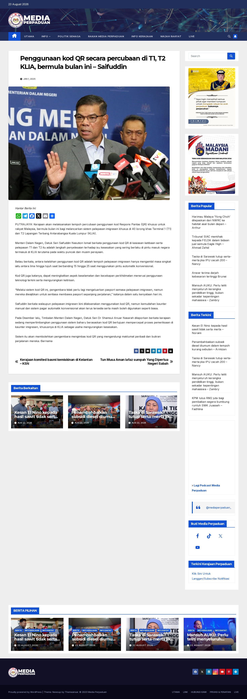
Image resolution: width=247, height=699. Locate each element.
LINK (185, 692)
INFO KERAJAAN (142, 36)
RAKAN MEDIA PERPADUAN (106, 36)
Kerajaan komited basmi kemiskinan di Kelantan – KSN (56, 362)
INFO (45, 36)
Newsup (56, 692)
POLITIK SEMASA (69, 36)
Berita (18, 630)
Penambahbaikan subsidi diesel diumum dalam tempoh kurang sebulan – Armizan (211, 345)
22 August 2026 (27, 645)
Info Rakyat (48, 630)
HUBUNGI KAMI (199, 692)
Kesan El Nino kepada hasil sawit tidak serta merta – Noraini (35, 416)
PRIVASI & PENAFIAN (220, 692)
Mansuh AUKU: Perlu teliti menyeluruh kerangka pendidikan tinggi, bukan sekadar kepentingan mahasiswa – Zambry (209, 293)
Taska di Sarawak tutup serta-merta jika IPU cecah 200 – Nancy (151, 416)
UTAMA (29, 36)
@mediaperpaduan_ (218, 507)
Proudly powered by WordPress (25, 692)
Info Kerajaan (32, 630)
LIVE (192, 36)
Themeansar (71, 692)
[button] (229, 36)
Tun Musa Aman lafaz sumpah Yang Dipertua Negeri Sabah (134, 362)
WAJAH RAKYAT (170, 36)
